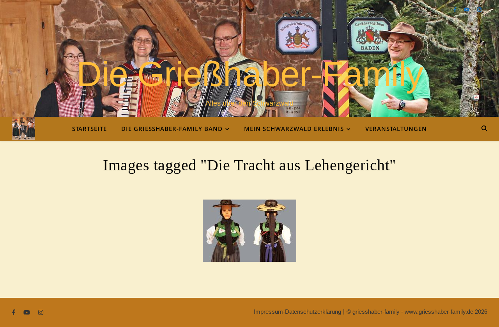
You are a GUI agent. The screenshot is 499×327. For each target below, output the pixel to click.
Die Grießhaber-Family (249, 74)
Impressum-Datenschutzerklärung (297, 311)
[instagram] (479, 9)
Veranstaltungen (396, 129)
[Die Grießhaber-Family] (23, 128)
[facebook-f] (455, 9)
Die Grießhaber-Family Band (172, 129)
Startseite (89, 129)
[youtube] (467, 9)
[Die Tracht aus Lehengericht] (249, 231)
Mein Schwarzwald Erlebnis (294, 129)
